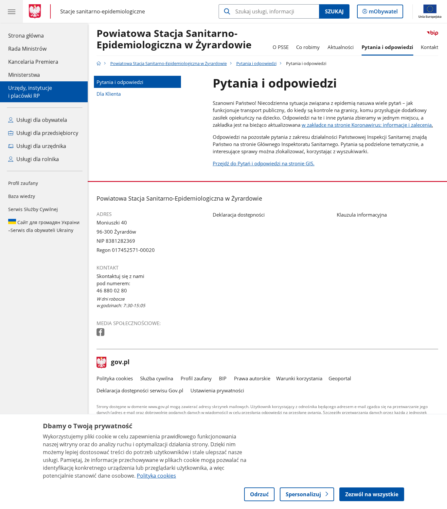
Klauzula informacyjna (362, 214)
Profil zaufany (23, 183)
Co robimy (308, 47)
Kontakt (429, 47)
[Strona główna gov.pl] (36, 11)
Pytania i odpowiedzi (387, 47)
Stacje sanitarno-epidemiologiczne (102, 11)
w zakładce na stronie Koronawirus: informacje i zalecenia (367, 125)
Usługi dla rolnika (37, 159)
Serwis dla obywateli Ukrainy (44, 226)
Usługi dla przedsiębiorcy (46, 133)
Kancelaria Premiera (33, 61)
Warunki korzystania (299, 378)
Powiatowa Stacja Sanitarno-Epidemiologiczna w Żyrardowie (174, 39)
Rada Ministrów (27, 48)
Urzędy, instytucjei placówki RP (30, 91)
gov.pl (120, 363)
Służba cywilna (156, 378)
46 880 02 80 (112, 290)
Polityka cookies (115, 378)
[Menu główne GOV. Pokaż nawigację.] (11, 11)
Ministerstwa (24, 74)
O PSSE (281, 47)
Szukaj (334, 11)
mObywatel (383, 13)
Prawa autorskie (252, 378)
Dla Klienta (109, 93)
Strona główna (33, 35)
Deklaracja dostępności (239, 214)
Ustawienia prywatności (217, 390)
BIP (222, 378)
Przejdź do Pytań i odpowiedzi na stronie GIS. (263, 163)
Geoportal (340, 378)
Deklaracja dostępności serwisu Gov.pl (140, 390)
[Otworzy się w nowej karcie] (101, 332)
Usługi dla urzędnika (40, 146)
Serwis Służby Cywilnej (33, 209)
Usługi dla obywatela (41, 119)
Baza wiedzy (21, 196)
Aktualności (341, 47)
